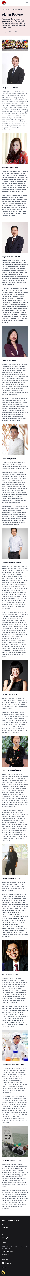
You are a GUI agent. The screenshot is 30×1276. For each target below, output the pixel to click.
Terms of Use (6, 1254)
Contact (4, 1242)
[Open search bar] (23, 3)
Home (3, 9)
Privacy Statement (7, 1251)
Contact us (5, 1227)
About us (4, 1225)
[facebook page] (7, 1238)
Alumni (9, 9)
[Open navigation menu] (27, 3)
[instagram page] (3, 1238)
